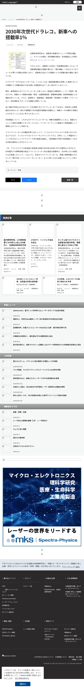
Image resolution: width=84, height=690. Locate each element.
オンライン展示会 (8, 612)
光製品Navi (48, 586)
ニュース (10, 45)
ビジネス (20, 45)
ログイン (67, 2)
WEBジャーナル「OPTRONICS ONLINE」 (49, 636)
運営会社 (71, 657)
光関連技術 (31, 45)
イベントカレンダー (8, 609)
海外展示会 (5, 605)
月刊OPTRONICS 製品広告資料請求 (52, 590)
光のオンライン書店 (8, 632)
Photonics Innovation (9, 598)
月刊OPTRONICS (7, 629)
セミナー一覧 (27, 586)
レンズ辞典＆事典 (29, 629)
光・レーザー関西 (8, 595)
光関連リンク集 (77, 659)
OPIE (3, 586)
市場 (19, 170)
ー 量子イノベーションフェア (10, 590)
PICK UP (6, 269)
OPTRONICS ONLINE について (43, 657)
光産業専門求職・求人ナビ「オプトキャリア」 (73, 587)
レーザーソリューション (10, 602)
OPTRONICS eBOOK (8, 636)
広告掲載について (61, 657)
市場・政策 (21, 269)
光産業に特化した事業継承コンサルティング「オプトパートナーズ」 (73, 594)
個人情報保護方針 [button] (22, 678)
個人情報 (79, 657)
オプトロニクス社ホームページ (51, 630)
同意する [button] (23, 684)
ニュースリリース (46, 60)
